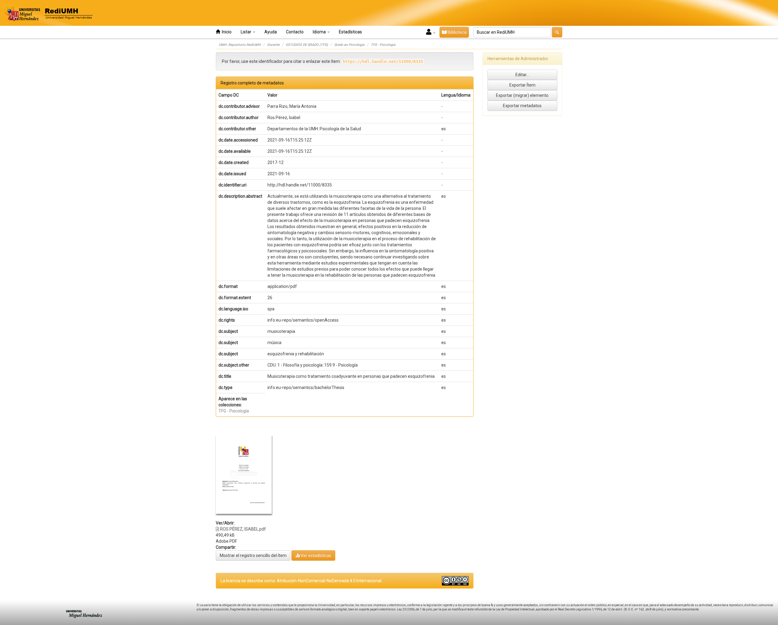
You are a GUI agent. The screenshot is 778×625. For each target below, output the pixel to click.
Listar (246, 31)
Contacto (295, 31)
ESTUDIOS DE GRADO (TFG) (307, 45)
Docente (273, 45)
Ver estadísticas (315, 555)
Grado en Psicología (349, 45)
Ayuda (270, 31)
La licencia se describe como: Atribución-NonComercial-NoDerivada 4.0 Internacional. (301, 580)
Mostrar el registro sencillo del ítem (253, 555)
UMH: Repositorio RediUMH (240, 45)
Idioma (320, 31)
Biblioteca (456, 32)
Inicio (226, 31)
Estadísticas (350, 31)
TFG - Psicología (383, 45)
